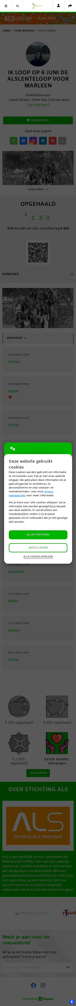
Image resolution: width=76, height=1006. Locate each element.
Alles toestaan (38, 534)
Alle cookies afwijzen (38, 556)
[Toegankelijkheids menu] (71, 1001)
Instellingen (38, 547)
